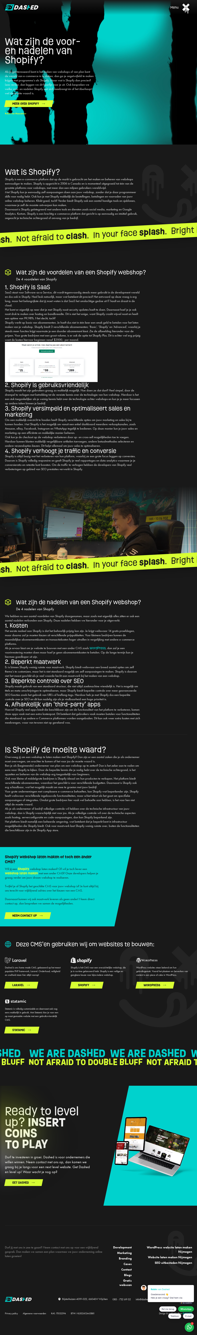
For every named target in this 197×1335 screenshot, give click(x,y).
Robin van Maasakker (15, 113)
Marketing (124, 1253)
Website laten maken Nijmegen (170, 1257)
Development (122, 1247)
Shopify (23, 869)
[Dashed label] (18, 1299)
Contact (126, 1269)
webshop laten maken (21, 873)
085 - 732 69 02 (122, 1299)
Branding (125, 1258)
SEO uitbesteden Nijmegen (173, 1263)
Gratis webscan (125, 1283)
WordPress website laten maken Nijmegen (169, 1249)
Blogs (128, 1275)
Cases (128, 1264)
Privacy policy (11, 1313)
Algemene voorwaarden (34, 1313)
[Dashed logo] (21, 7)
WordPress (98, 648)
